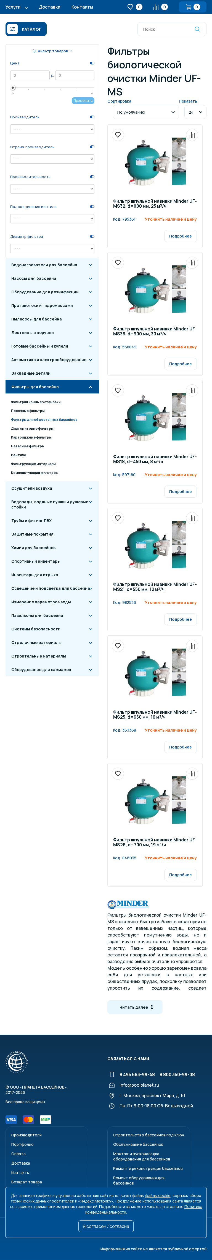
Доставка (49, 7)
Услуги (13, 7)
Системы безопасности (35, 629)
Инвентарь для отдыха (34, 574)
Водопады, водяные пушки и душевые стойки (49, 504)
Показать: (188, 101)
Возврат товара (26, 1182)
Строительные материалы (38, 656)
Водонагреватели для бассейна (44, 264)
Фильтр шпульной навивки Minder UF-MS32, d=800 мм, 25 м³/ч (155, 204)
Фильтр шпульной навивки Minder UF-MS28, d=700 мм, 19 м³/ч (155, 843)
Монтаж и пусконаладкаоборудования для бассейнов (141, 1156)
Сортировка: (119, 101)
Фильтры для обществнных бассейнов (44, 419)
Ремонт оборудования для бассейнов (139, 1180)
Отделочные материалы (36, 642)
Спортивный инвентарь (35, 561)
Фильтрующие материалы (33, 463)
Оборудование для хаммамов (41, 669)
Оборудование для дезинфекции (45, 291)
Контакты (82, 7)
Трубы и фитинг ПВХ (31, 520)
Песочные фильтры (28, 410)
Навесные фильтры (27, 446)
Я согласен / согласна (106, 1226)
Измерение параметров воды (41, 601)
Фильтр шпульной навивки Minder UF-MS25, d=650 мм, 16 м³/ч (155, 715)
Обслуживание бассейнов (138, 1144)
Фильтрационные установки (35, 402)
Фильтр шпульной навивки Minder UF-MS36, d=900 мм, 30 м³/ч (155, 332)
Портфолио (22, 1144)
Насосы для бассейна (33, 278)
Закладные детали (31, 373)
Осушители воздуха (31, 488)
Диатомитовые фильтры (32, 428)
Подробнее (180, 236)
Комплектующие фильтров (34, 472)
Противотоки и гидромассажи (42, 305)
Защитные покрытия (32, 534)
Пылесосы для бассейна (36, 319)
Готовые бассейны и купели (39, 346)
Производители (26, 1135)
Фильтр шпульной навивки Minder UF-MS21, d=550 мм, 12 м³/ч (155, 587)
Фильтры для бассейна (35, 386)
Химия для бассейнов (33, 547)
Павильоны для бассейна (37, 615)
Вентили (18, 455)
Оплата (18, 1153)
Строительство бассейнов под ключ (148, 1135)
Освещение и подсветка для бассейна (50, 588)
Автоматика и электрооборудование (48, 359)
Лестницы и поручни (32, 332)
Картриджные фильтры (31, 437)
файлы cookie (158, 1195)
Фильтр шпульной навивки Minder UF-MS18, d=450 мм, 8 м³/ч (155, 459)
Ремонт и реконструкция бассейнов (148, 1168)
